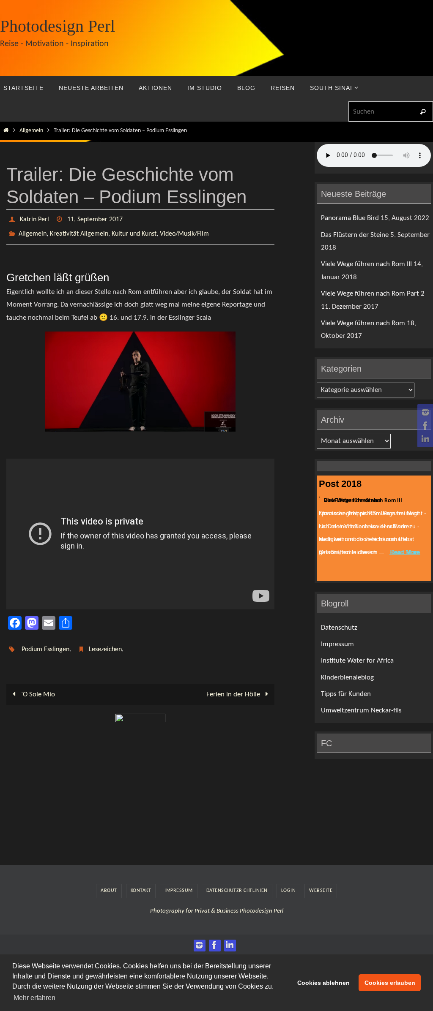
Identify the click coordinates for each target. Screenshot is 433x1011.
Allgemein (31, 130)
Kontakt (141, 883)
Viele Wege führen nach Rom (363, 323)
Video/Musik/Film (184, 230)
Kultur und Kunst (134, 230)
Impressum (337, 644)
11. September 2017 (95, 218)
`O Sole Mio (37, 687)
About (109, 883)
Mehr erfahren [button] (34, 997)
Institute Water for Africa (357, 660)
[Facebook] (424, 426)
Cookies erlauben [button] (389, 982)
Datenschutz (339, 627)
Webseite (320, 883)
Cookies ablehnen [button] (323, 982)
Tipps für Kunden (346, 694)
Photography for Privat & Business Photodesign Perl (216, 904)
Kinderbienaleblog (347, 677)
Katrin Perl (34, 218)
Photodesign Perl (57, 25)
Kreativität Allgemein (79, 230)
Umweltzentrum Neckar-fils (361, 710)
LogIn (288, 883)
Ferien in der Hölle (234, 687)
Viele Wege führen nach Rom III (366, 264)
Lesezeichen (105, 644)
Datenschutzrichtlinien (237, 883)
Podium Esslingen (45, 644)
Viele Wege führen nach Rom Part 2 (373, 293)
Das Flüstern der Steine (355, 235)
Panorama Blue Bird (350, 218)
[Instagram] (424, 412)
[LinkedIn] (424, 439)
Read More (404, 551)
